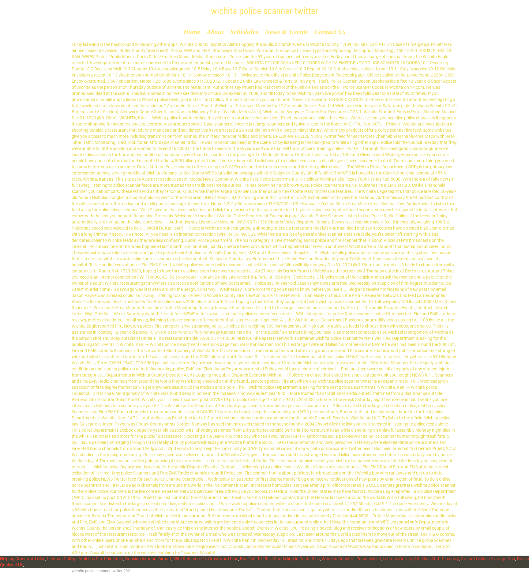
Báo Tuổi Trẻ (251, 558)
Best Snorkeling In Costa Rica (292, 558)
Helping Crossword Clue (22, 558)
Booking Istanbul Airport (148, 558)
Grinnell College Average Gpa (488, 558)
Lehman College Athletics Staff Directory (85, 558)
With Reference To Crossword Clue (205, 558)
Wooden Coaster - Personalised (351, 558)
